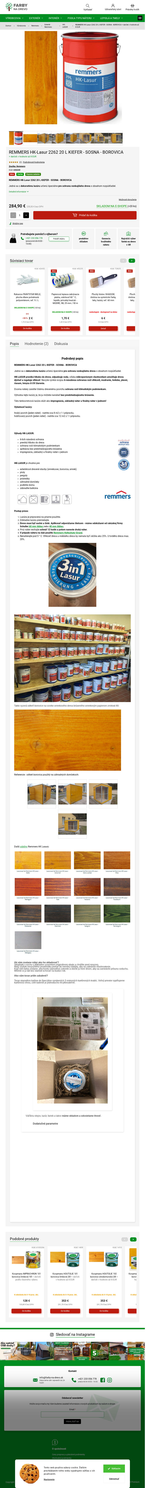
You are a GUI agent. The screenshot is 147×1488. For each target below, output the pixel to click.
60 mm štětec (36, 526)
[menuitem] (14, 18)
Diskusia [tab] (61, 344)
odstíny (23, 846)
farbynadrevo (109, 1380)
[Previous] (123, 261)
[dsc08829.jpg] (72, 820)
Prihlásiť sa (72, 1421)
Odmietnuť (114, 1479)
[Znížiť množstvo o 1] (13, 215)
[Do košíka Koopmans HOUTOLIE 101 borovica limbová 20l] (65, 1311)
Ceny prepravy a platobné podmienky (68, 1454)
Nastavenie (49, 1480)
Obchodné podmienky (61, 1458)
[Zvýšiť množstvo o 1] (26, 215)
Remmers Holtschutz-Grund (68, 532)
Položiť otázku (59, 239)
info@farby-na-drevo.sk (51, 1377)
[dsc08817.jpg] (42, 790)
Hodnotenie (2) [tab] (37, 344)
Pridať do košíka (88, 215)
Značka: (17, 166)
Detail (103, 328)
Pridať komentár (27, 1214)
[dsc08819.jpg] (72, 790)
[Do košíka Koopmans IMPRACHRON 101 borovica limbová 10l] (26, 1311)
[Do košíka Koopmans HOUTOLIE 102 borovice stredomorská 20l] (104, 1311)
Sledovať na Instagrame (75, 1334)
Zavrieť (28, 223)
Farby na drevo (102, 1380)
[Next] (132, 261)
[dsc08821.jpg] (103, 790)
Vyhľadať (88, 9)
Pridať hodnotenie (28, 1159)
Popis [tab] (14, 344)
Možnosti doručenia (128, 199)
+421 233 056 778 (87, 1378)
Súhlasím (116, 1468)
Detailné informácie (17, 192)
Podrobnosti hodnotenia (34, 162)
